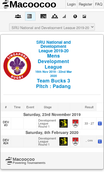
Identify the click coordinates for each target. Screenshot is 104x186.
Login (71, 4)
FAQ (98, 4)
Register (85, 4)
